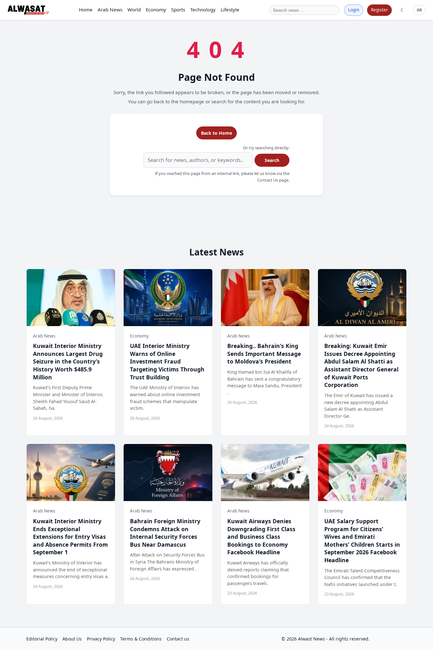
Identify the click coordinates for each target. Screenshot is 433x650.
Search (272, 160)
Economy (156, 9)
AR (419, 10)
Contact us (178, 639)
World (134, 9)
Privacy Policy (101, 639)
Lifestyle (230, 9)
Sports (178, 9)
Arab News (110, 9)
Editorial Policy (41, 639)
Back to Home (216, 133)
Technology (203, 9)
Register (379, 10)
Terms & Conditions (141, 639)
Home (86, 9)
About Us (72, 639)
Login (353, 10)
